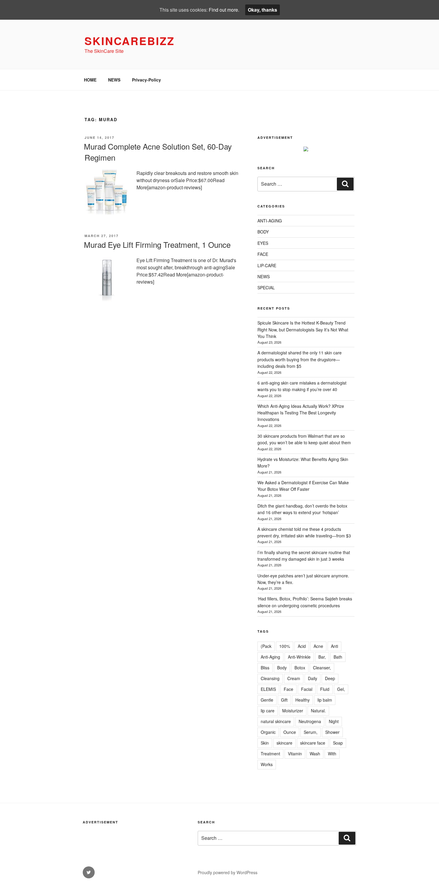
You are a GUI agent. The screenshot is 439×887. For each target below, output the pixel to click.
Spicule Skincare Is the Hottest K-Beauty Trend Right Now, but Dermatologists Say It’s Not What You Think (302, 329)
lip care (267, 711)
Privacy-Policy (146, 80)
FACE (262, 254)
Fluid (324, 689)
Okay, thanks (262, 9)
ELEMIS (268, 689)
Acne (318, 646)
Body (282, 668)
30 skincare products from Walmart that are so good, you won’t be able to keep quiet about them (304, 439)
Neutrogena (310, 721)
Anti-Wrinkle (299, 657)
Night (334, 721)
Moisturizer (292, 711)
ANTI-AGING (269, 221)
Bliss (265, 668)
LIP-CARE (266, 265)
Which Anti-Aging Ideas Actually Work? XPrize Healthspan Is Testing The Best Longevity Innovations (300, 412)
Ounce (289, 732)
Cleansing (270, 678)
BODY (263, 232)
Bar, (322, 657)
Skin (265, 743)
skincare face (312, 743)
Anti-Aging (270, 657)
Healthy (302, 700)
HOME (90, 80)
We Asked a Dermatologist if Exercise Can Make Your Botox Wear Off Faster (303, 485)
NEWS (114, 80)
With (332, 754)
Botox (299, 668)
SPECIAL (266, 287)
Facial (306, 689)
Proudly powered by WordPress (227, 872)
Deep (330, 678)
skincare (284, 743)
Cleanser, (322, 668)
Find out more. (224, 9)
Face (288, 689)
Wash (315, 754)
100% (284, 646)
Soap (338, 743)
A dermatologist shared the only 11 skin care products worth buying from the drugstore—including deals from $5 (299, 359)
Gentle (267, 700)
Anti (334, 646)
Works (267, 764)
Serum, (310, 732)
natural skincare (276, 721)
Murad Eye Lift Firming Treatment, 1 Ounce (157, 244)
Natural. (318, 711)
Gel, (341, 689)
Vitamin (295, 754)
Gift (284, 700)
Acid (302, 646)
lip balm (324, 700)
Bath (338, 657)
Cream (293, 678)
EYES (262, 243)
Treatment (270, 754)
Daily (312, 678)
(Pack (266, 646)
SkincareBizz (130, 40)
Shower (332, 732)
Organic (268, 732)
